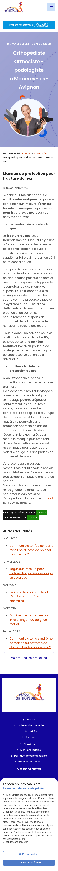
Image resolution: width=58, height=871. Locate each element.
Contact (30, 737)
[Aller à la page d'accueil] (14, 7)
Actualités (40, 153)
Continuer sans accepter (15, 842)
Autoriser (41, 512)
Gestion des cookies (30, 761)
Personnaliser (30, 854)
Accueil (26, 153)
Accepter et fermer (31, 862)
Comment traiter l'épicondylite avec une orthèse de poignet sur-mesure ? (31, 550)
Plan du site (31, 744)
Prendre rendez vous (21, 24)
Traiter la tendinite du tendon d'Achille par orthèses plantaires (30, 596)
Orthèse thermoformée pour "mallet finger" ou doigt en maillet (30, 619)
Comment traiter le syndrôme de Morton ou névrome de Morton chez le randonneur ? (31, 643)
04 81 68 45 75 (29, 19)
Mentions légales (30, 750)
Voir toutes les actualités (29, 658)
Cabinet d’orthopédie (31, 725)
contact (47, 498)
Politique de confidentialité (30, 755)
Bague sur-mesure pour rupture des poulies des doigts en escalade (31, 573)
